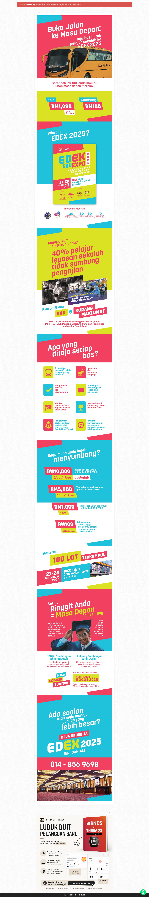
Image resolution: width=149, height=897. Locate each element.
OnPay (66, 895)
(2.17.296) (82, 895)
